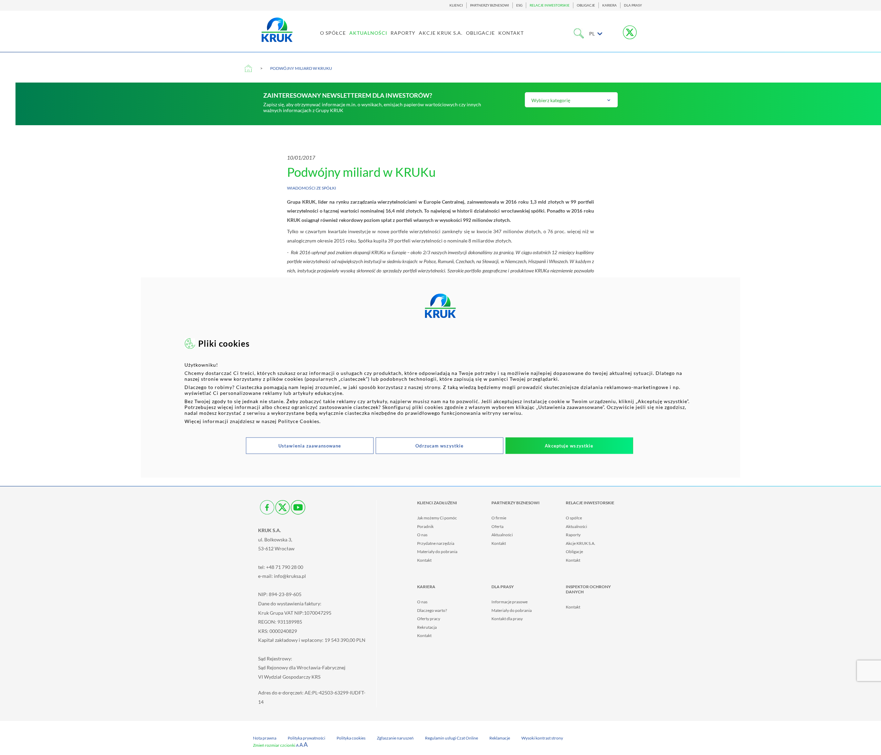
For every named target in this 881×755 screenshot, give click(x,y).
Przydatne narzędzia (435, 543)
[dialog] (440, 377)
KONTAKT (511, 33)
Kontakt (424, 560)
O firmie (498, 517)
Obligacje (574, 551)
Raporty (573, 534)
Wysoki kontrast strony (542, 738)
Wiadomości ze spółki (311, 188)
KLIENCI (456, 5)
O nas (422, 534)
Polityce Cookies (298, 421)
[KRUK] (277, 30)
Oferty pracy (428, 618)
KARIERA (609, 5)
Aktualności (502, 534)
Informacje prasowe (509, 601)
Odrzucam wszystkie (439, 445)
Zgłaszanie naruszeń (395, 738)
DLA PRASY (633, 5)
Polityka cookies (351, 738)
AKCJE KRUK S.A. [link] (441, 33)
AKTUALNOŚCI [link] (368, 33)
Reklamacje (499, 738)
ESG (519, 5)
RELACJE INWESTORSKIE (550, 5)
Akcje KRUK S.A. (580, 543)
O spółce (574, 517)
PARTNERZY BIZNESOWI (489, 5)
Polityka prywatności (306, 738)
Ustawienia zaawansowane (309, 445)
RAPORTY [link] (403, 33)
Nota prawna (264, 738)
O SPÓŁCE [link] (333, 33)
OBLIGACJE (586, 5)
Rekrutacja (427, 627)
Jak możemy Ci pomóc (437, 517)
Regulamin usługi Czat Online (451, 738)
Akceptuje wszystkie (569, 445)
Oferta (497, 526)
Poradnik (425, 526)
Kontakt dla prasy (507, 618)
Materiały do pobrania (437, 551)
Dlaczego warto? (432, 610)
